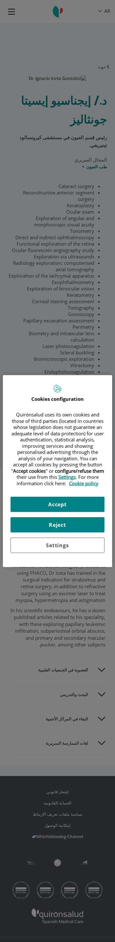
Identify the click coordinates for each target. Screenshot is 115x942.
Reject (57, 524)
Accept (57, 504)
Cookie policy (83, 483)
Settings (57, 545)
